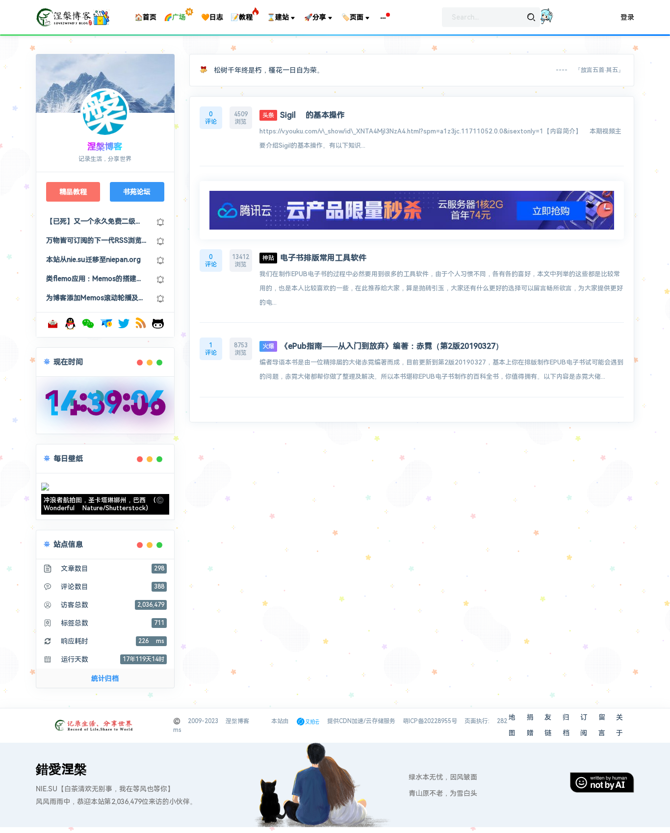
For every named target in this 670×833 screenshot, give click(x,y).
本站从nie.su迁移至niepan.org (93, 259)
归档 (566, 725)
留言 (601, 725)
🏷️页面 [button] (352, 17)
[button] (383, 17)
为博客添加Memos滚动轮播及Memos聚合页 (96, 298)
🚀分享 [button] (315, 17)
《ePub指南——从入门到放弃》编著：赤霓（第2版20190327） (382, 346)
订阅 (583, 725)
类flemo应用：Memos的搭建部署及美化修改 (96, 279)
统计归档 (105, 678)
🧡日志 (212, 17)
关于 (619, 725)
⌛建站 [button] (278, 17)
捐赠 (530, 725)
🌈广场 (175, 17)
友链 (547, 725)
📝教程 (242, 17)
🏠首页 (145, 17)
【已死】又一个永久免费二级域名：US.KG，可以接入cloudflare (96, 221)
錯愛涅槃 (61, 769)
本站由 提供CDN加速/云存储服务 (333, 721)
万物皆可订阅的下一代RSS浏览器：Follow (96, 240)
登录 (627, 17)
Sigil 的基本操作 (303, 115)
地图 (512, 725)
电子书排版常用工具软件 (314, 257)
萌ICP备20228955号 (430, 721)
